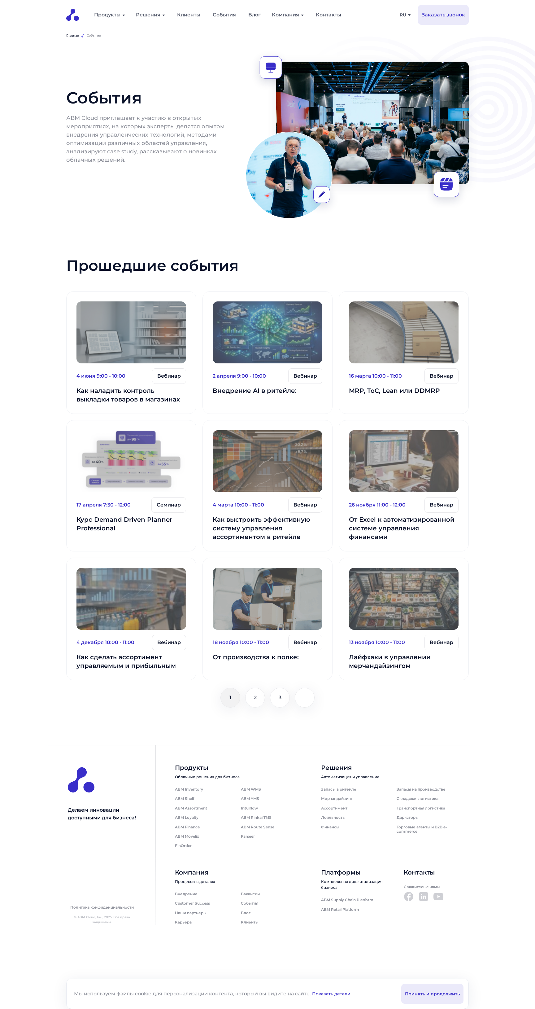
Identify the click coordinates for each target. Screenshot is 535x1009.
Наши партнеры (191, 912)
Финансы (330, 827)
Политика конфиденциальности (102, 907)
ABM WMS (251, 789)
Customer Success (192, 903)
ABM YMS (250, 798)
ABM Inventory (189, 789)
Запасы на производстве (421, 789)
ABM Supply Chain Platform (347, 899)
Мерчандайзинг (337, 798)
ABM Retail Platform (340, 909)
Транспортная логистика (421, 808)
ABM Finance (187, 827)
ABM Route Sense (257, 827)
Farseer (248, 836)
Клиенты (188, 15)
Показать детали (331, 994)
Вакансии (250, 894)
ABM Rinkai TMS (256, 817)
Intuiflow (249, 808)
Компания (285, 15)
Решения (148, 15)
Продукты (107, 15)
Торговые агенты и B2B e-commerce (422, 829)
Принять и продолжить (432, 994)
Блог (254, 15)
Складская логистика (417, 798)
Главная (72, 35)
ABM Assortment (191, 808)
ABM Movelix (187, 836)
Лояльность (333, 817)
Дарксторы (408, 817)
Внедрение (186, 894)
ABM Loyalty (186, 817)
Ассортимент (334, 808)
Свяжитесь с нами (422, 886)
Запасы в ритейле (338, 789)
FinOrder (183, 845)
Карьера (183, 922)
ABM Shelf (184, 798)
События (224, 15)
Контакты (328, 15)
